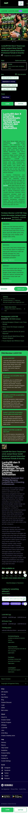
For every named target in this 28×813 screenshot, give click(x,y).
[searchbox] (14, 599)
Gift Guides (4, 692)
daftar (3, 707)
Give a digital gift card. (18, 302)
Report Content (5, 679)
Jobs (2, 730)
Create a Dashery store (8, 735)
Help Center (4, 747)
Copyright (4, 755)
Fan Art (3, 694)
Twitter (6, 773)
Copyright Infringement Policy (10, 683)
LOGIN (7, 809)
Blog (2, 699)
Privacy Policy (14, 789)
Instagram (7, 767)
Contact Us (4, 758)
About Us (4, 717)
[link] (6, 603)
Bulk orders (4, 710)
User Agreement (5, 789)
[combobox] (20, 3)
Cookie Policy (22, 789)
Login (3, 705)
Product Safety (5, 753)
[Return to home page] (10, 3)
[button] (20, 575)
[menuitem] (4, 11)
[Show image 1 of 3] (12, 41)
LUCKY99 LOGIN (14, 11)
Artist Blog (4, 733)
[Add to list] (3, 572)
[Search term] (21, 3)
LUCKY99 (4, 11)
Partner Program (6, 722)
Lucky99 (13, 143)
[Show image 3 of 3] (15, 41)
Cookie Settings (6, 761)
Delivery (3, 742)
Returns (3, 745)
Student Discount (6, 702)
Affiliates (3, 725)
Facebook (7, 770)
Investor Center (5, 720)
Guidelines (4, 750)
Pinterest (7, 778)
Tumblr (6, 776)
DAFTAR (20, 810)
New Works (4, 697)
